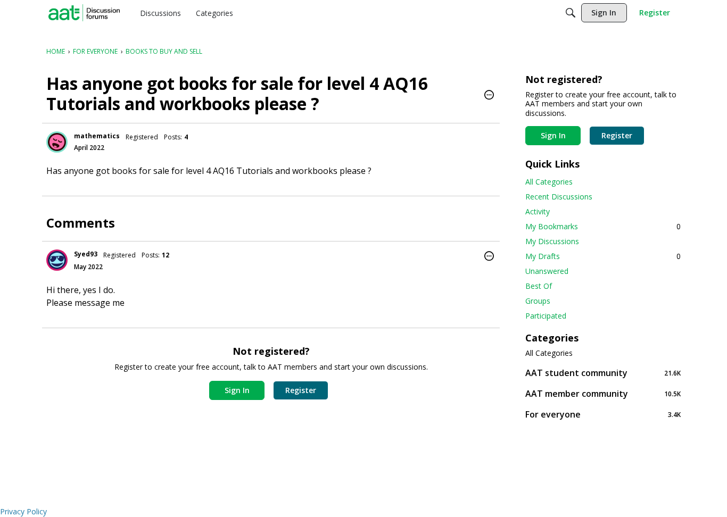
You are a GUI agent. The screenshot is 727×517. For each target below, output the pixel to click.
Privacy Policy (23, 511)
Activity (537, 211)
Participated (545, 316)
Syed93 (85, 253)
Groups (537, 301)
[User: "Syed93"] (57, 260)
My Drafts (603, 256)
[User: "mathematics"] (57, 142)
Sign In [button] (237, 390)
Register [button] (300, 390)
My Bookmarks (603, 226)
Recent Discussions (558, 196)
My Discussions (552, 241)
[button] (489, 96)
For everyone (603, 414)
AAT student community (603, 372)
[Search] (570, 12)
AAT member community (603, 393)
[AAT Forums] (84, 12)
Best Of (538, 286)
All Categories (549, 182)
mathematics (97, 135)
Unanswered (546, 271)
